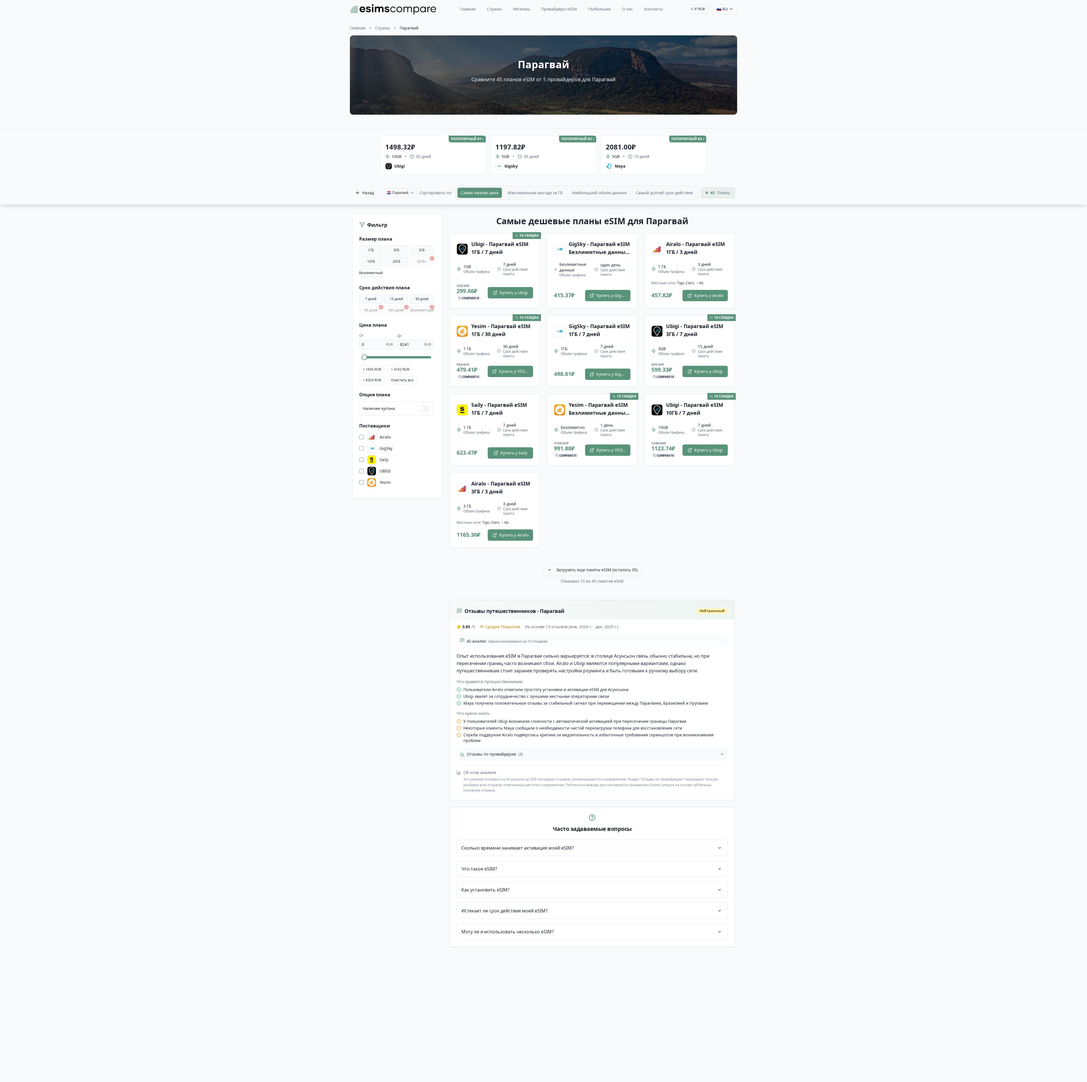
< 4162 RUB (400, 369)
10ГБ (371, 261)
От (361, 335)
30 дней (422, 298)
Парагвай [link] (409, 28)
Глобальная (599, 9)
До (399, 335)
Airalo (385, 437)
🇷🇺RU (722, 9)
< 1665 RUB (372, 369)
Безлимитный (370, 272)
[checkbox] (361, 437)
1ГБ (371, 250)
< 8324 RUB (372, 380)
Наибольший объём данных (599, 192)
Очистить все (402, 380)
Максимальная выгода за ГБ (535, 192)
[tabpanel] (592, 581)
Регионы (521, 9)
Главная (468, 9)
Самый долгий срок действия (664, 192)
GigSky (386, 448)
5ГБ (422, 250)
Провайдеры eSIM (559, 9)
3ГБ (396, 250)
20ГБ (396, 261)
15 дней (396, 298)
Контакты (653, 9)
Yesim (385, 482)
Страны (494, 9)
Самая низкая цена (479, 192)
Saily (384, 460)
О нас (627, 9)
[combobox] (698, 9)
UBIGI (385, 471)
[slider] (364, 357)
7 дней (370, 298)
